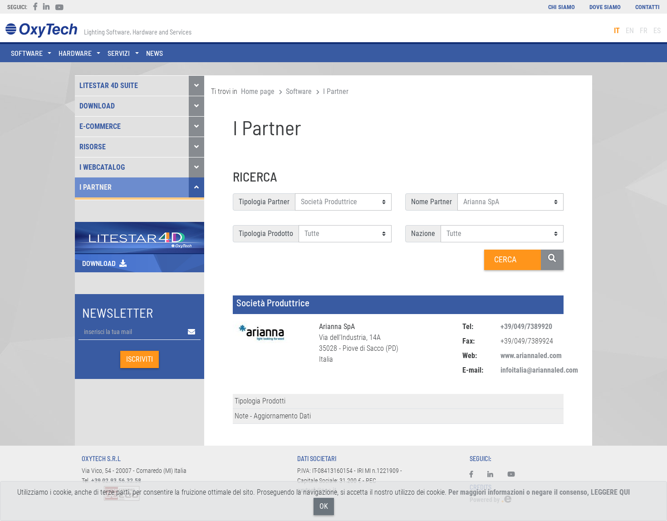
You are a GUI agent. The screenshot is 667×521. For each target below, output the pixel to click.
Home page (258, 91)
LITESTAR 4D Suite (108, 85)
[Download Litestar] (139, 237)
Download (97, 106)
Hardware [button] (75, 53)
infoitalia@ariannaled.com (539, 370)
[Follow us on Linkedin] (490, 474)
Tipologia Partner (264, 201)
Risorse (92, 147)
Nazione (423, 233)
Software (299, 91)
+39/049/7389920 (526, 326)
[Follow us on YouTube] (511, 474)
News (154, 53)
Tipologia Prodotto (266, 233)
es (657, 30)
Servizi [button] (119, 53)
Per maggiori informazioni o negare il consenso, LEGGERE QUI (539, 492)
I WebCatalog (102, 167)
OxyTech (41, 31)
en (630, 30)
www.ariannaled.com (531, 355)
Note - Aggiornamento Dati (273, 416)
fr (643, 30)
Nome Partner (431, 201)
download (99, 263)
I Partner (95, 187)
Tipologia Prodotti (260, 401)
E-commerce (100, 126)
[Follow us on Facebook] (475, 474)
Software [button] (27, 53)
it (617, 30)
